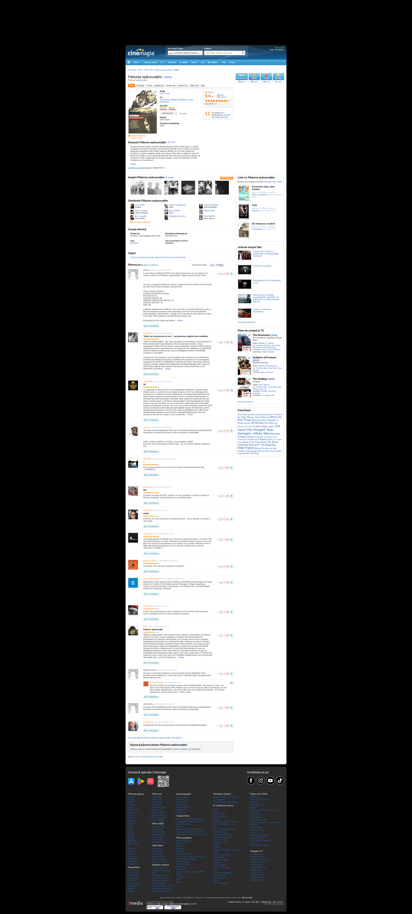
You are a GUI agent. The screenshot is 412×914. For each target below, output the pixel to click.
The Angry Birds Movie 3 (261, 840)
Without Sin (259, 448)
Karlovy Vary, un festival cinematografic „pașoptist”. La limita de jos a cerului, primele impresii (266, 298)
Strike (258, 426)
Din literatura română (263, 223)
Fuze (178, 879)
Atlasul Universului (221, 868)
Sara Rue (247, 423)
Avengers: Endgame (222, 873)
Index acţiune (158, 854)
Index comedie (158, 856)
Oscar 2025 (133, 876)
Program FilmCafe (258, 867)
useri (241, 82)
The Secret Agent (183, 854)
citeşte (133, 164)
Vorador (255, 210)
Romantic (271, 391)
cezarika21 (148, 333)
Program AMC (256, 864)
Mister (130, 830)
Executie (150, 257)
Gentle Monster (220, 875)
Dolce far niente (183, 861)
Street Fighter (256, 817)
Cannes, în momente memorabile (262, 310)
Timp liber (172, 62)
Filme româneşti (159, 818)
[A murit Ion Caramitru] (244, 274)
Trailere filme (182, 816)
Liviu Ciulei (140, 205)
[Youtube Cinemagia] (270, 781)
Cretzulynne (257, 229)
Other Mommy (256, 815)
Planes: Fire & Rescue (258, 417)
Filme (140, 70)
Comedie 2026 (158, 832)
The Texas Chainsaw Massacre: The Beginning (258, 443)
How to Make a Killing (185, 859)
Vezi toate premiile (220, 117)
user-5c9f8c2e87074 (152, 579)
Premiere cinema (159, 807)
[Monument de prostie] (206, 100)
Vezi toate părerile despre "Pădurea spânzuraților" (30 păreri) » (155, 738)
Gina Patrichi (209, 216)
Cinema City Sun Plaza (162, 886)
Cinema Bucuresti (160, 868)
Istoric (130, 828)
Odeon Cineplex (268, 352)
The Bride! (180, 869)
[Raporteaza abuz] (231, 273)
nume (145, 427)
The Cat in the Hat (258, 820)
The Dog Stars (219, 814)
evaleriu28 (148, 487)
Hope (215, 870)
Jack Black (272, 387)
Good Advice (261, 420)
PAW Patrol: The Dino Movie (225, 802)
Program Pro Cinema (259, 859)
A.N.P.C (194, 904)
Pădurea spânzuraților (145, 77)
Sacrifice (217, 819)
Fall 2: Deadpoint (220, 824)
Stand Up (132, 849)
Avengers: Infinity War (253, 433)
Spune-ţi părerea (150, 265)
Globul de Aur (134, 886)
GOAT (178, 882)
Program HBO (256, 872)
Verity (215, 880)
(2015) (274, 335)
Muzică (131, 833)
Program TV (133, 864)
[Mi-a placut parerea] (221, 273)
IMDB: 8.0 (213, 104)
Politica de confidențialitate (179, 904)
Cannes (227, 115)
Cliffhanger (255, 797)
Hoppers (180, 849)
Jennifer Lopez (182, 800)
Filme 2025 (157, 805)
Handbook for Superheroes (225, 821)
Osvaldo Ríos (182, 810)
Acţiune (263, 372)
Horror (131, 825)
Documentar (133, 810)
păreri (220, 95)
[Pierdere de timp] (207, 100)
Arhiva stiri (132, 861)
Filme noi (156, 794)
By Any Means (219, 832)
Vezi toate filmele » (246, 402)
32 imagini (169, 177)
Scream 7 (180, 851)
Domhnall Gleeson (269, 347)
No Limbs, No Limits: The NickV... (190, 832)
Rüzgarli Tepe (263, 429)
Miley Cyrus (181, 802)
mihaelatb (147, 534)
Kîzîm (178, 846)
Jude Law (263, 389)
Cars (215, 827)
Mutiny (216, 809)
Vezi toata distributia (142, 222)
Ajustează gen (167, 113)
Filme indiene (158, 820)
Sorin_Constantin (259, 195)
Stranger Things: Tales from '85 (189, 819)
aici (179, 749)
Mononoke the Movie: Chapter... (190, 829)
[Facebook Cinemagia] (251, 781)
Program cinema (150, 62)
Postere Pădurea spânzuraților (138, 137)
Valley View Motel (184, 824)
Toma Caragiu (141, 210)
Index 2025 (157, 851)
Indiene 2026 (158, 839)
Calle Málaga (219, 878)
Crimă (130, 807)
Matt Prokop (242, 415)
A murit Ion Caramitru (262, 266)
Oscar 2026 (133, 873)
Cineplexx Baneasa (160, 881)
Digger (253, 807)
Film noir (132, 823)
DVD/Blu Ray (266, 902)
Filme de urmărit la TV (251, 330)
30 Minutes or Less (262, 422)
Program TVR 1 (257, 877)
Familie (131, 818)
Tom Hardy (276, 345)
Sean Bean (273, 368)
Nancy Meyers (264, 385)
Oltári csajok (268, 426)
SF (129, 846)
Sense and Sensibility (259, 800)
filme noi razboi (156, 757)
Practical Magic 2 (220, 839)
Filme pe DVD (158, 812)
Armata (142, 257)
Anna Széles (174, 210)
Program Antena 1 (258, 857)
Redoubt (217, 847)
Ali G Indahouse (250, 439)
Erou (136, 257)
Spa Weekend (219, 800)
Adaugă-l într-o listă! (273, 182)
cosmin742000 (149, 561)
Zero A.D (254, 832)
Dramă (270, 349)
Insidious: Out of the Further (225, 797)
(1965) (167, 77)
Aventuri (263, 349)
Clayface (254, 802)
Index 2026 (157, 849)
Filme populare (184, 837)
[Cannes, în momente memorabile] (244, 317)
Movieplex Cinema (160, 876)
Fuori (215, 811)
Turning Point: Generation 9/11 (189, 821)
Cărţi (254, 205)
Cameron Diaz (261, 387)
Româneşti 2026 (159, 842)
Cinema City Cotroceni (162, 870)
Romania (134, 243)
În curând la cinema (223, 805)
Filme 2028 (157, 797)
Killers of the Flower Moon (254, 442)
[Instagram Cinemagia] (261, 781)
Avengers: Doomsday (259, 835)
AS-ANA (146, 510)
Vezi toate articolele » (247, 322)
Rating (220, 265)
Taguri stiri (132, 859)
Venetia (131, 891)
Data (212, 265)
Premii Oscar (133, 870)
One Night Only (220, 816)
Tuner (178, 874)
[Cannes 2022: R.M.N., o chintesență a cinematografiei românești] (244, 259)
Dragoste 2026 (158, 834)
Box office (255, 902)
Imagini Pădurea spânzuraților (146, 177)
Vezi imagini (225, 178)
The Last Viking (183, 864)
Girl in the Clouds (220, 883)
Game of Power (257, 830)
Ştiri (203, 62)
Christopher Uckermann (263, 437)
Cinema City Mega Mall (162, 888)
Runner (216, 862)
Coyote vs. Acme (220, 842)
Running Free (266, 414)
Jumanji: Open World (259, 845)
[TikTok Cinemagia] (280, 781)
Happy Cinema (158, 883)
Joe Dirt (251, 426)
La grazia (180, 877)
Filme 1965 (148, 70)
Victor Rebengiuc (211, 205)
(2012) (256, 360)
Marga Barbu (209, 210)
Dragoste (256, 393)
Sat (131, 257)
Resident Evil (219, 857)
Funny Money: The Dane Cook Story (192, 834)
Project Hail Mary (183, 841)
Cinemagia (132, 70)
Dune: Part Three (257, 838)
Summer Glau (254, 414)
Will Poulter (257, 347)
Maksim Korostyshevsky (268, 366)
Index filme (157, 845)
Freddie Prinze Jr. (267, 439)
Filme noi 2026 (158, 827)
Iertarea (216, 845)
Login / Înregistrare (276, 50)
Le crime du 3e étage (222, 834)
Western (277, 349)
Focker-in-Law (256, 827)
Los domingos (219, 865)
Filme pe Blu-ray (159, 815)
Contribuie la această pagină (139, 168)
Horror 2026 (157, 837)
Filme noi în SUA (258, 794)
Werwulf (253, 843)
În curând (184, 62)
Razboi (182, 257)
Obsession (181, 843)
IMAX (154, 873)
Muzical (131, 836)
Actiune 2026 (158, 829)
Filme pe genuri (136, 794)
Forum (232, 62)
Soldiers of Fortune (264, 357)
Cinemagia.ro (141, 52)
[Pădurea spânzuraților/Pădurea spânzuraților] (137, 194)
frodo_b (146, 626)
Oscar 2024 (133, 878)
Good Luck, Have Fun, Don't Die (190, 856)
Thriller (131, 851)
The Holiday (260, 379)
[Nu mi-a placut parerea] (227, 273)
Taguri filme (133, 856)
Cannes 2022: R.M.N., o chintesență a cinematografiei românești (266, 253)
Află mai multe (247, 898)
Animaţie (132, 800)
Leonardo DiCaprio (263, 345)
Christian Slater (262, 368)
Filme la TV (157, 810)
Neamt (158, 257)
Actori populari (158, 859)
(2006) (271, 379)
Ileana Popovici (257, 451)
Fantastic (132, 820)
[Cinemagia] (129, 62)
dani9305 (147, 459)
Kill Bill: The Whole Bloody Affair (190, 872)
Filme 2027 (157, 800)
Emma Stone (181, 805)
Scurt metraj (133, 843)
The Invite (180, 867)
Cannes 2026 (134, 883)
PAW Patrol (246, 448)
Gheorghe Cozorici (177, 216)
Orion (178, 827)
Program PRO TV (257, 854)
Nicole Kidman (182, 807)
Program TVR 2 (257, 880)
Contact (165, 904)
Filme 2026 (157, 802)
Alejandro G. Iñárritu (266, 343)
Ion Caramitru (141, 216)
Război (131, 838)
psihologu (147, 381)
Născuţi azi (181, 812)
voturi (221, 97)
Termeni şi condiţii (153, 904)
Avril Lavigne (182, 797)
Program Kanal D (257, 862)
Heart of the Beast (221, 860)
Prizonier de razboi (170, 257)
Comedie (263, 391)
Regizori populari (159, 861)
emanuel (147, 722)
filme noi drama (142, 757)
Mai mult (171, 142)
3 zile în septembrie (221, 855)
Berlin (130, 888)
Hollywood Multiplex (161, 878)
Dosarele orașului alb (222, 837)
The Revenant (261, 335)
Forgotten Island (257, 805)
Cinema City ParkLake (162, 891)
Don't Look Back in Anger (224, 829)
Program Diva (256, 870)
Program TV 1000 (258, 875)
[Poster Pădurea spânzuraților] (142, 134)
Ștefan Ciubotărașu (177, 205)
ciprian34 (147, 606)
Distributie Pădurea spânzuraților (148, 200)
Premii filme (134, 867)
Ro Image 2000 (268, 395)
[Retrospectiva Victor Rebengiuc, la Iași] (244, 288)
